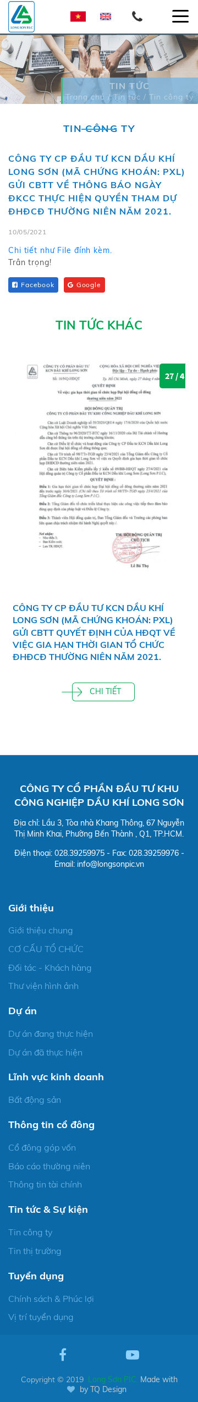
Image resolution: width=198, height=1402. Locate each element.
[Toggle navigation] (181, 16)
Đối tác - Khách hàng (50, 967)
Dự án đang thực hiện (50, 1033)
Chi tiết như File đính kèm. (60, 250)
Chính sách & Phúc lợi (51, 1298)
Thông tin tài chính (45, 1184)
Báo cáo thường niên (49, 1166)
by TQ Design (103, 1389)
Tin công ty (30, 1232)
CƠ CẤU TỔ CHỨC (46, 948)
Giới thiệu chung (40, 930)
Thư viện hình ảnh (43, 985)
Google (88, 285)
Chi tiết (105, 691)
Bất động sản (34, 1099)
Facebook (37, 285)
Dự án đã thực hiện (45, 1052)
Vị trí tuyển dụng (41, 1316)
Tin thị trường (35, 1250)
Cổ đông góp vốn (42, 1147)
